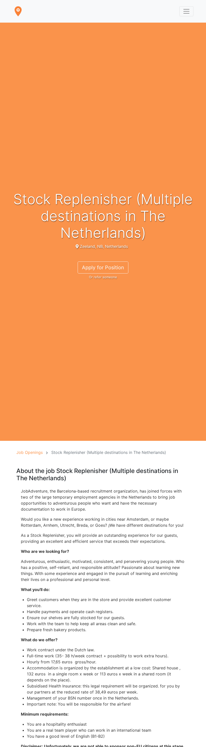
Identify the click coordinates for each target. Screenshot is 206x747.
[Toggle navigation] (186, 11)
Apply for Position (103, 267)
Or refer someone (103, 277)
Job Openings (29, 452)
